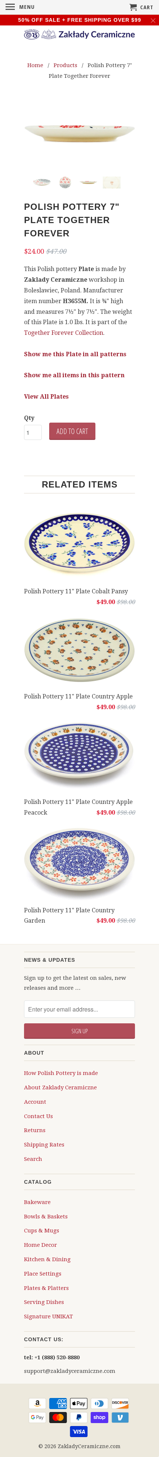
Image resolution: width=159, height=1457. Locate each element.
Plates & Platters (46, 1287)
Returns (34, 1130)
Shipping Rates (44, 1144)
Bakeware (37, 1201)
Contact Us (38, 1116)
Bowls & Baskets (46, 1216)
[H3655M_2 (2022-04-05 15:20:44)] (79, 134)
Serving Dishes (44, 1301)
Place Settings (42, 1273)
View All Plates (46, 396)
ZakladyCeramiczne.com (89, 1446)
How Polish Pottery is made (61, 1072)
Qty (29, 417)
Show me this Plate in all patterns (75, 353)
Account (35, 1101)
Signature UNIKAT (48, 1316)
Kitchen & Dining (47, 1259)
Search (33, 1158)
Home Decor (40, 1244)
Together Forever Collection (63, 332)
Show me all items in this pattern (74, 374)
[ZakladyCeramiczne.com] (79, 35)
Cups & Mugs (41, 1230)
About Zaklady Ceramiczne (60, 1087)
